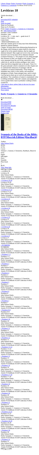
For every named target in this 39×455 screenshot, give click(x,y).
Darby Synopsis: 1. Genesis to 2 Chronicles (19, 29)
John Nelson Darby (10, 31)
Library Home (5, 3)
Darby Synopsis (16, 3)
